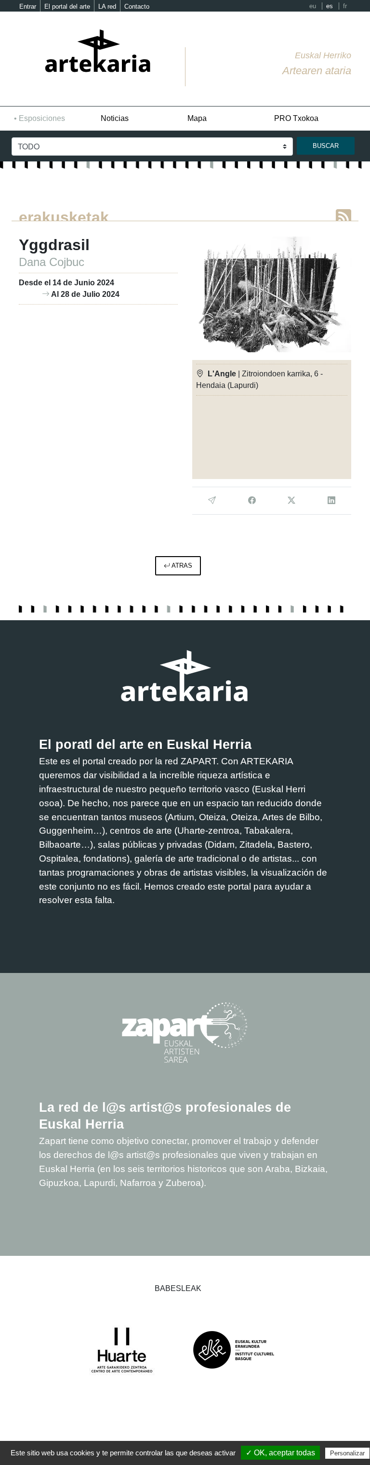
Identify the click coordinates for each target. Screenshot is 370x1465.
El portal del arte (67, 6)
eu (312, 6)
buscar (326, 145)
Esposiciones (42, 118)
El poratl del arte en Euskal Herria (145, 744)
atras (181, 565)
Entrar (27, 6)
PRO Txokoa (296, 118)
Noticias (115, 118)
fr (345, 6)
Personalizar (347, 1453)
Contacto (136, 6)
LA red (107, 6)
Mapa (197, 118)
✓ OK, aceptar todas (280, 1453)
